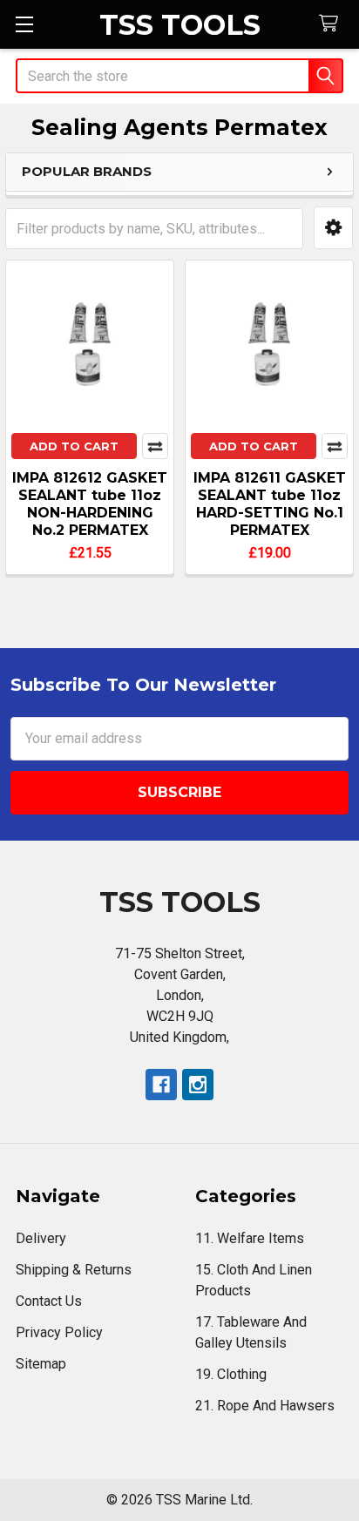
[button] (333, 227)
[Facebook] (161, 1084)
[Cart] (332, 24)
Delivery (41, 1238)
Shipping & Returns (74, 1269)
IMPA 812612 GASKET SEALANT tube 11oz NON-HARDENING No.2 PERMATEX (89, 504)
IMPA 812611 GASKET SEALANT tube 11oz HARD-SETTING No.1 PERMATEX (269, 504)
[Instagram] (197, 1084)
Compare (155, 446)
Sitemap (41, 1363)
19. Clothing (231, 1374)
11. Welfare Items (249, 1238)
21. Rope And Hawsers (265, 1405)
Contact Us (49, 1301)
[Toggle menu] (24, 24)
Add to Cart (74, 446)
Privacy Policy (59, 1332)
